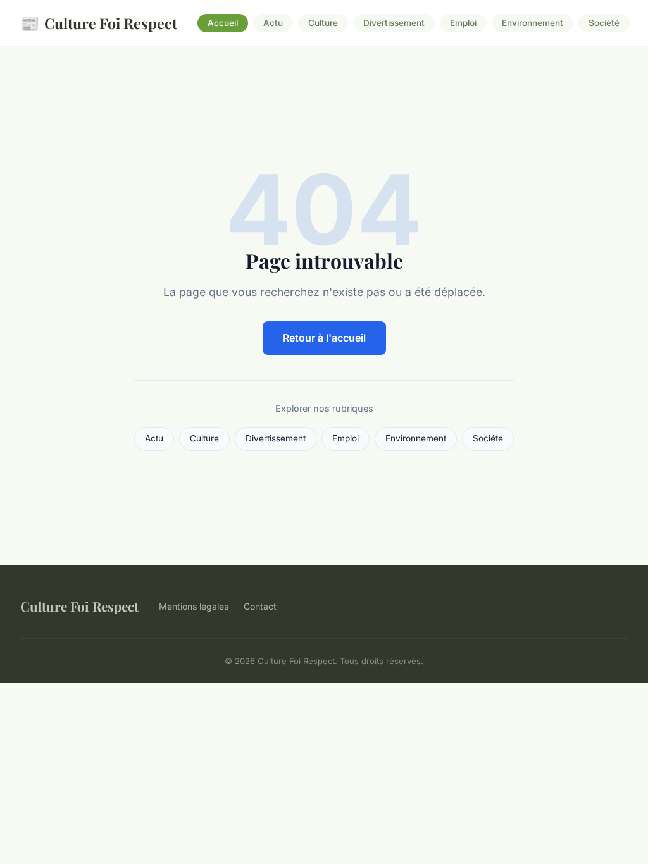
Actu (273, 23)
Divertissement (394, 23)
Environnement (532, 23)
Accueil (223, 23)
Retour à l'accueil (324, 337)
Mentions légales (193, 606)
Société (604, 23)
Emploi (463, 23)
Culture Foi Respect (98, 23)
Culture (323, 23)
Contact (260, 606)
